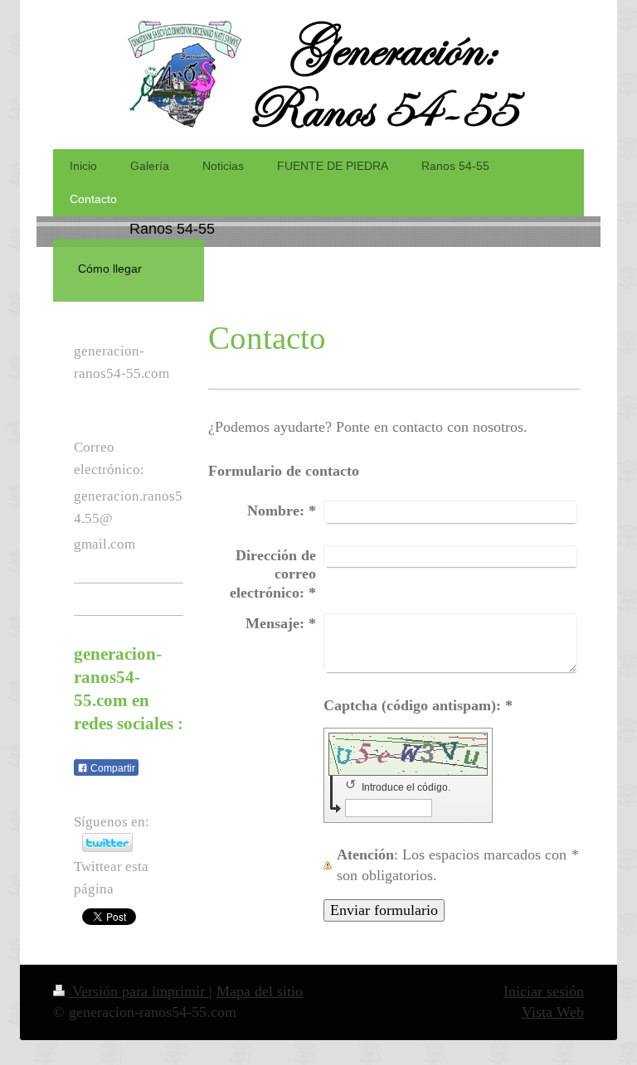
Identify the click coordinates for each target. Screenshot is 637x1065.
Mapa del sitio (259, 991)
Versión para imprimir (138, 991)
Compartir (111, 768)
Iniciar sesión (543, 991)
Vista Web (553, 1012)
